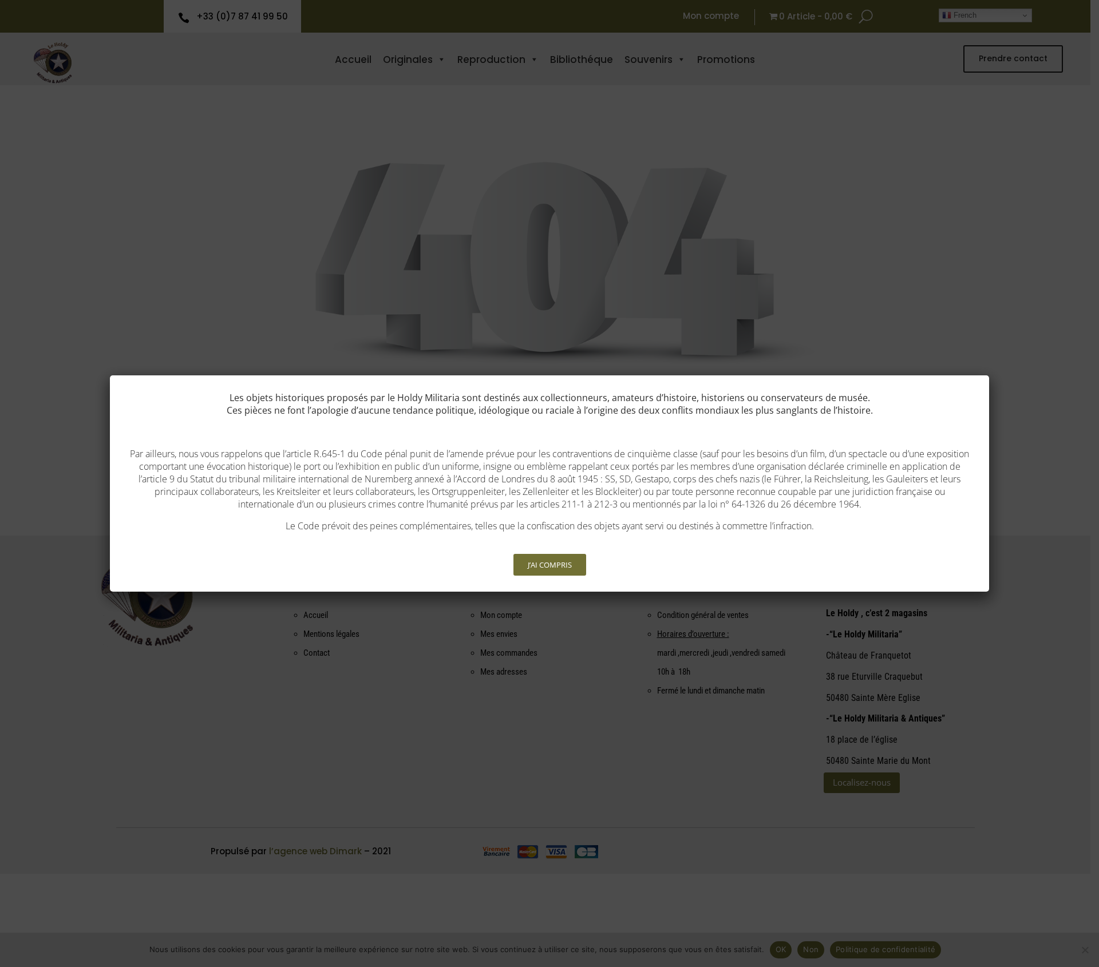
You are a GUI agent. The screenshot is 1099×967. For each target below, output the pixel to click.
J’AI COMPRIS (550, 565)
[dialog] (549, 483)
